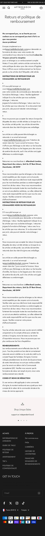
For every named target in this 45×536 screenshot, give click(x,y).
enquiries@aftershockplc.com (16, 49)
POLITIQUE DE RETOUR (8, 451)
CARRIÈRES (29, 447)
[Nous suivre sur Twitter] (10, 503)
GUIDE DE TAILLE (9, 445)
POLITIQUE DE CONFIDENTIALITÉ (9, 467)
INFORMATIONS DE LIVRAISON (10, 439)
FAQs (27, 442)
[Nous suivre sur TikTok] (23, 503)
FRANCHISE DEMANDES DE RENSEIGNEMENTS (32, 461)
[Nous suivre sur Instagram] (17, 503)
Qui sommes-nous (31, 438)
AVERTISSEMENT (9, 457)
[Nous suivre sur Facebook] (4, 503)
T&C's (4, 461)
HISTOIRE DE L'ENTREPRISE (30, 452)
